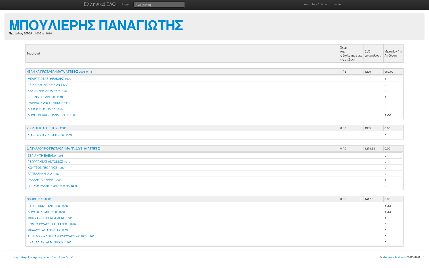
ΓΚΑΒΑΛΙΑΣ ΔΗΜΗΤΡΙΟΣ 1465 (49, 242)
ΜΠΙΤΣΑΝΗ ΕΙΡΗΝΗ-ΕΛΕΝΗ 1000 (50, 218)
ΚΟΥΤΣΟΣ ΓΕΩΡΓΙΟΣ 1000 (46, 167)
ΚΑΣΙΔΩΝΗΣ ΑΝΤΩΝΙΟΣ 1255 (47, 91)
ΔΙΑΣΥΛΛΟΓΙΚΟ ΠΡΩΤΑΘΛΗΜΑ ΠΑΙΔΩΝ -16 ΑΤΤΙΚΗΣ (63, 148)
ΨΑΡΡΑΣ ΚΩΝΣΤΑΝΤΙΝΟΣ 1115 (49, 103)
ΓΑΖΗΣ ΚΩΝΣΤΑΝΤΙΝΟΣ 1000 (48, 206)
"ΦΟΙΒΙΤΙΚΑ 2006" (39, 199)
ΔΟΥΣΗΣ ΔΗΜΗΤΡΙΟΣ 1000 (46, 212)
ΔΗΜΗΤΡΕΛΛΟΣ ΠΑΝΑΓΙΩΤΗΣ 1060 (52, 115)
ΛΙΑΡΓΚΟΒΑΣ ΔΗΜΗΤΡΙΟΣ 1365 (50, 135)
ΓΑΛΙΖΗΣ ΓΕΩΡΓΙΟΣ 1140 (45, 97)
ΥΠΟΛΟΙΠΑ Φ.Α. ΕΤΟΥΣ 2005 (46, 128)
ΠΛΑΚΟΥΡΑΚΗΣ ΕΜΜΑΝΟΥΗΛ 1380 (52, 186)
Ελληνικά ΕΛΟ (100, 4)
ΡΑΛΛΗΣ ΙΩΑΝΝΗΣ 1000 (44, 179)
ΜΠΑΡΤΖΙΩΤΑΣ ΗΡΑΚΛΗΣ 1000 (49, 78)
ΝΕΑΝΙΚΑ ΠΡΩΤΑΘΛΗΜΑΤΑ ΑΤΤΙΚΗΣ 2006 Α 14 (59, 71)
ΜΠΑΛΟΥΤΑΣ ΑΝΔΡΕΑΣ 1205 (48, 230)
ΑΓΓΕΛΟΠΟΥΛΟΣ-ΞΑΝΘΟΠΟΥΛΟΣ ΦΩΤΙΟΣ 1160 (61, 236)
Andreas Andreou (394, 257)
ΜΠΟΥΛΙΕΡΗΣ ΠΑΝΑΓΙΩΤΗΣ (96, 24)
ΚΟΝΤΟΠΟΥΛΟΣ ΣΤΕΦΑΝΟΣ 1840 (52, 224)
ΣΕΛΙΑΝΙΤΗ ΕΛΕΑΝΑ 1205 (45, 155)
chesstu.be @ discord (315, 4)
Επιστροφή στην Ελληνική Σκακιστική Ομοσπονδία (40, 257)
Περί (125, 4)
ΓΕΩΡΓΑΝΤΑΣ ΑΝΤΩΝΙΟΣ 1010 (49, 161)
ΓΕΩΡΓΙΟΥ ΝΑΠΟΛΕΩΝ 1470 (47, 84)
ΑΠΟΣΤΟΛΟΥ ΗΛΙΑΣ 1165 (45, 109)
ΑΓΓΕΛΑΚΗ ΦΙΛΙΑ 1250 (43, 173)
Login (337, 4)
